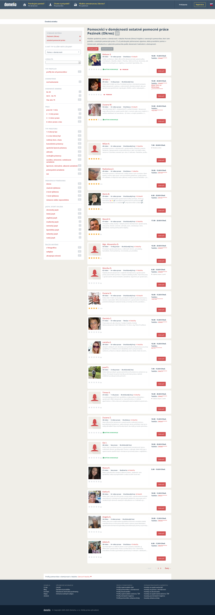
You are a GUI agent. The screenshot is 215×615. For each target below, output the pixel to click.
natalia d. (106, 342)
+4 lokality (132, 321)
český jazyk (50, 214)
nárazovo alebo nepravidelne (57, 200)
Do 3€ (48, 92)
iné (47, 174)
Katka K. (106, 491)
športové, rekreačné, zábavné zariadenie (62, 166)
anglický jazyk (51, 218)
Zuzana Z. (106, 417)
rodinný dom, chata (54, 140)
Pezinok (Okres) (53, 36)
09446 (162, 58)
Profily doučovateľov (123, 592)
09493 (162, 248)
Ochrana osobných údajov (65, 594)
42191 (156, 348)
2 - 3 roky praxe (52, 114)
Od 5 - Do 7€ (51, 96)
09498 (162, 272)
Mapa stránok (46, 595)
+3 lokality (134, 544)
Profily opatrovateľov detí (125, 587)
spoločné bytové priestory (56, 148)
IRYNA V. (106, 79)
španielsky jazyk (52, 230)
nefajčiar (49, 252)
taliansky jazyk (52, 234)
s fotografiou (51, 248)
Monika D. (107, 268)
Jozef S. (105, 367)
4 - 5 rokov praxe (52, 118)
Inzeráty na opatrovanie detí (153, 587)
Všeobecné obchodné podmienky (67, 592)
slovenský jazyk (52, 210)
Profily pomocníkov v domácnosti (127, 589)
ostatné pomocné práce (56, 40)
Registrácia (200, 4)
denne (48, 184)
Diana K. (106, 468)
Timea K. (106, 392)
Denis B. (106, 194)
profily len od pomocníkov (56, 72)
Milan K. (106, 143)
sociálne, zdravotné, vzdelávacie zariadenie (58, 161)
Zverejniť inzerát (107, 49)
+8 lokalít (138, 494)
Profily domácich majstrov (125, 596)
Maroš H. (106, 219)
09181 (162, 198)
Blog (45, 589)
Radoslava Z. (108, 169)
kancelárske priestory (54, 144)
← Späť (148, 568)
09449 (159, 86)
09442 (162, 396)
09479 (162, 371)
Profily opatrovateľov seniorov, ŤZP (128, 594)
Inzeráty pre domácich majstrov (154, 596)
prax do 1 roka (52, 110)
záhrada (49, 152)
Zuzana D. (107, 293)
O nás (45, 587)
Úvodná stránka (51, 21)
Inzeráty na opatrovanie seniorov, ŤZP (156, 594)
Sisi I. (104, 442)
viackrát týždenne (53, 188)
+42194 (157, 110)
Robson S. (106, 54)
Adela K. (106, 542)
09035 (162, 521)
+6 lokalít (134, 107)
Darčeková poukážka (63, 589)
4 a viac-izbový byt (53, 136)
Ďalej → (168, 568)
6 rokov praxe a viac (54, 122)
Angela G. (106, 517)
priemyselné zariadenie (55, 170)
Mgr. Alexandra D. (110, 244)
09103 (162, 173)
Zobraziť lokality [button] (84, 577)
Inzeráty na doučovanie (152, 592)
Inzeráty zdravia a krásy (152, 598)
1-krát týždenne (52, 196)
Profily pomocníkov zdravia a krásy (128, 598)
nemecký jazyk (52, 226)
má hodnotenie (52, 82)
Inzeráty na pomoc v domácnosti (155, 589)
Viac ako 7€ (50, 100)
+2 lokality (139, 221)
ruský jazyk (50, 238)
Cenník (58, 587)
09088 (162, 446)
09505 (162, 322)
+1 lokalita (139, 146)
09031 (162, 496)
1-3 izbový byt (51, 132)
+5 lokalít (134, 57)
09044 (162, 421)
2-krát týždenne (52, 192)
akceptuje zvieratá (53, 256)
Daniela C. (107, 318)
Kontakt (46, 592)
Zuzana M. (107, 104)
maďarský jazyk (52, 222)
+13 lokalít (139, 196)
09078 (162, 546)
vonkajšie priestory (53, 156)
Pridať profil (92, 49)
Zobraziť (161, 71)
